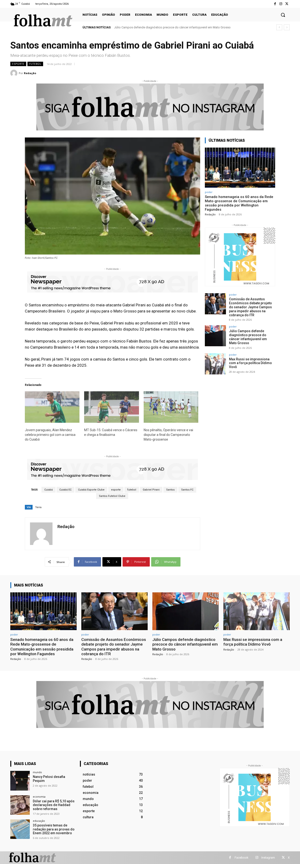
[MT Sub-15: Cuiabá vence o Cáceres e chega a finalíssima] (111, 406)
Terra (38, 507)
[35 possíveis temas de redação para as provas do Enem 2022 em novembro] (20, 829)
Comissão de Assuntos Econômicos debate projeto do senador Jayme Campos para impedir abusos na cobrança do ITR (250, 307)
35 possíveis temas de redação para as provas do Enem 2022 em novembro (54, 829)
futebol (35, 63)
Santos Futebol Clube (112, 496)
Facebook (241, 857)
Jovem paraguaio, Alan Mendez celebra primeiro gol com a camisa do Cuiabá (50, 434)
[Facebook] (275, 4)
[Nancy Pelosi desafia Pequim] (20, 780)
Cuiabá (48, 489)
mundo (37, 772)
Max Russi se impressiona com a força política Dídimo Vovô (155, 27)
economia (39, 796)
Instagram (268, 857)
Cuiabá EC (65, 489)
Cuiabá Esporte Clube (91, 489)
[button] (283, 15)
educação (39, 820)
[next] (287, 27)
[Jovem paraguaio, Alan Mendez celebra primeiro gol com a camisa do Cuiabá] (52, 406)
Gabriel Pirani (151, 489)
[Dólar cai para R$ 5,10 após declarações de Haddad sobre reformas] (20, 805)
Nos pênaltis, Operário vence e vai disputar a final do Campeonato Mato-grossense (168, 434)
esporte (18, 63)
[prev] (279, 27)
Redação (30, 73)
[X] (287, 4)
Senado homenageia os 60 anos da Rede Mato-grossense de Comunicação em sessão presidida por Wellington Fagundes (239, 203)
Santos (170, 489)
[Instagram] (281, 4)
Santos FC (187, 489)
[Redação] (14, 73)
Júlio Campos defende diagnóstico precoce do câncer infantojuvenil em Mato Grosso (248, 337)
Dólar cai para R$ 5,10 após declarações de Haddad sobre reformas (54, 805)
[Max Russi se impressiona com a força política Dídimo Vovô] (215, 363)
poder (209, 192)
